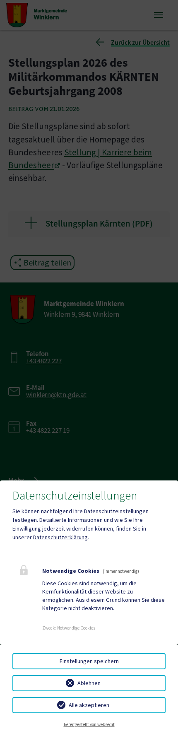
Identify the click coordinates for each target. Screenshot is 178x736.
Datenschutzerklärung (60, 537)
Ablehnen (89, 683)
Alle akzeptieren (89, 705)
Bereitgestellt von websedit (89, 724)
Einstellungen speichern (89, 661)
